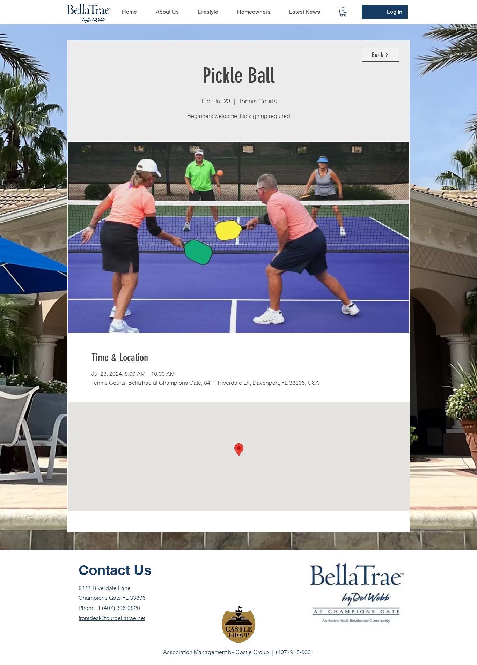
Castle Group (252, 652)
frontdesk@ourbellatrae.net (112, 617)
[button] (343, 12)
